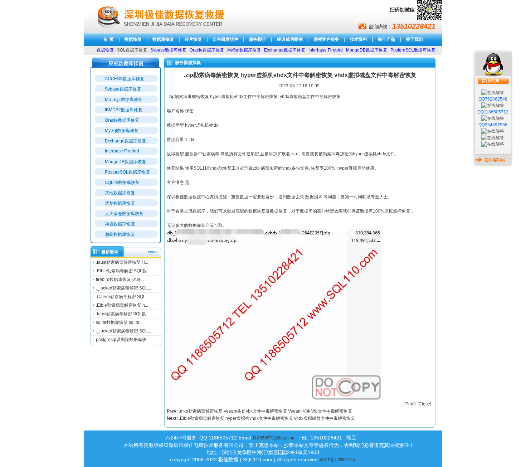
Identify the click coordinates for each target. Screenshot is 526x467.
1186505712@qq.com (274, 438)
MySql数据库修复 (121, 130)
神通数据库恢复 (120, 224)
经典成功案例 (290, 39)
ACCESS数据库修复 (124, 78)
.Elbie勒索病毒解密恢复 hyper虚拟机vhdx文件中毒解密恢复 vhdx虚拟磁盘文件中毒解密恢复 (267, 418)
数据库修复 (163, 39)
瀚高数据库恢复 (120, 234)
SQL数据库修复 (132, 50)
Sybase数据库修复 (123, 89)
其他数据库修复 (120, 192)
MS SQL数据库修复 (123, 99)
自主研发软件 (225, 39)
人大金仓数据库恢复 (124, 213)
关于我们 (414, 39)
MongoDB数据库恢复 (125, 161)
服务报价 (257, 39)
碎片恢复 (193, 39)
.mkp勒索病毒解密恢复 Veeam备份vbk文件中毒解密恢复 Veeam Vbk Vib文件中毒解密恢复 (265, 411)
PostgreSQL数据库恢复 (127, 172)
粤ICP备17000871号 (337, 459)
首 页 (108, 39)
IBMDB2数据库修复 (123, 109)
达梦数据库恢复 (120, 203)
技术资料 (358, 39)
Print (409, 404)
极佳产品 (386, 39)
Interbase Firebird (122, 151)
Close (424, 404)
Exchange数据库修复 (125, 140)
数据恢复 (133, 39)
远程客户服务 (326, 39)
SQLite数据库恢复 (122, 182)
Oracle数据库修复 (122, 120)
